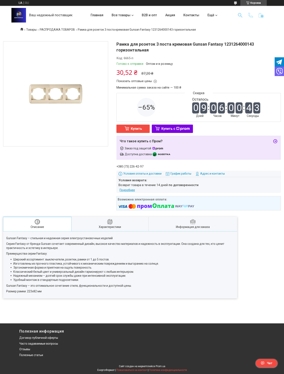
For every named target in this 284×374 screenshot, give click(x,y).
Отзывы (24, 349)
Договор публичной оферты (38, 337)
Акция (170, 15)
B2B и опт (149, 15)
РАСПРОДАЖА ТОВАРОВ (57, 29)
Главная (97, 15)
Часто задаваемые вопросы (38, 343)
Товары (31, 29)
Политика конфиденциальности (168, 370)
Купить (136, 129)
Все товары (121, 15)
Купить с (168, 129)
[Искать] (240, 15)
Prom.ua (160, 366)
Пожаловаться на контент (131, 370)
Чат (269, 363)
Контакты (191, 15)
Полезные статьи (31, 355)
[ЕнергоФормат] (18, 15)
